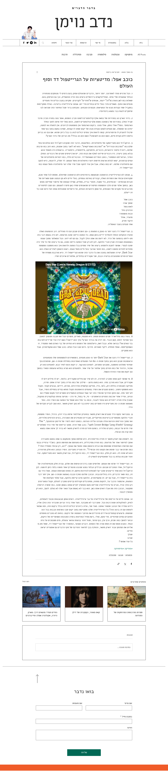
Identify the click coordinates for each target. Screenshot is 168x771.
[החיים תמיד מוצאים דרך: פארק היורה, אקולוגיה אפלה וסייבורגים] (41, 597)
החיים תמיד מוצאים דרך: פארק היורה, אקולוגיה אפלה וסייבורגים (41, 614)
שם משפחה (77, 703)
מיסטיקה (128, 54)
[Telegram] (31, 42)
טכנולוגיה (115, 54)
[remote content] (84, 298)
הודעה (129, 728)
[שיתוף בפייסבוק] (131, 564)
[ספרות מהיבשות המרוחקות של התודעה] (127, 597)
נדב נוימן (84, 23)
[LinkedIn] (35, 42)
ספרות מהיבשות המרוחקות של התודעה (128, 614)
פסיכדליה (77, 54)
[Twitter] (27, 42)
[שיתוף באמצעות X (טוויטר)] (125, 564)
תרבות (65, 54)
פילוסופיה (102, 54)
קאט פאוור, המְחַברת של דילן (86, 612)
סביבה (89, 54)
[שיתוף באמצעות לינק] (118, 564)
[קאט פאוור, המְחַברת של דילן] (84, 597)
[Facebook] (23, 42)
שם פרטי (128, 703)
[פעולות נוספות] (37, 72)
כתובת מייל (127, 716)
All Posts (142, 54)
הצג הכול (25, 581)
